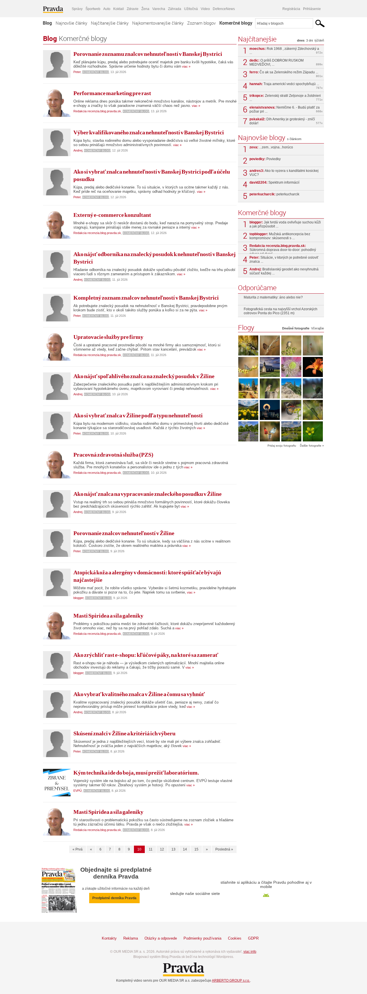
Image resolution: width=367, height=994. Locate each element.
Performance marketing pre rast (112, 93)
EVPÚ (77, 790)
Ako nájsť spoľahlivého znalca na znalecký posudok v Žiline (143, 376)
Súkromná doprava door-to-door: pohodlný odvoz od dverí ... (282, 249)
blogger (78, 598)
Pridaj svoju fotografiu (282, 445)
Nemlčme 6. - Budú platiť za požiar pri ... (286, 109)
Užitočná (191, 9)
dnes (300, 40)
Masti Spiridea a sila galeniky (108, 615)
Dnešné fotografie (295, 328)
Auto (106, 9)
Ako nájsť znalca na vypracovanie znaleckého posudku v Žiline (147, 494)
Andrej (77, 150)
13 (173, 849)
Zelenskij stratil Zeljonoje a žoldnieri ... (286, 98)
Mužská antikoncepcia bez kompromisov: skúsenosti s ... (279, 236)
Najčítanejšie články (109, 23)
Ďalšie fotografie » (312, 445)
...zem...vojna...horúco (271, 147)
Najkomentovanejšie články (158, 23)
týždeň (319, 40)
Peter (77, 72)
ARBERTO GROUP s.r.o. (231, 981)
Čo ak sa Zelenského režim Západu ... (286, 74)
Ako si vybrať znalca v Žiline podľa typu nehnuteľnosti (138, 415)
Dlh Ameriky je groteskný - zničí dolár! (286, 121)
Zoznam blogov (201, 23)
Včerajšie (317, 328)
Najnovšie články (71, 23)
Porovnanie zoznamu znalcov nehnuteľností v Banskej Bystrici (147, 54)
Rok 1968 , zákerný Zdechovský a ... (286, 51)
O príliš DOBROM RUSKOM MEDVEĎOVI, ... (286, 62)
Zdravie (132, 9)
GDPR (253, 938)
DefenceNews (224, 9)
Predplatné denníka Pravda (114, 898)
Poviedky (265, 159)
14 (185, 849)
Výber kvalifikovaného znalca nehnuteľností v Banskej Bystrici (148, 132)
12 (162, 849)
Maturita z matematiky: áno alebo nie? (273, 297)
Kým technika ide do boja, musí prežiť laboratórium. (136, 772)
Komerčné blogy (235, 23)
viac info (249, 952)
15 (196, 849)
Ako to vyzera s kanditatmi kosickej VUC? (284, 173)
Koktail (118, 9)
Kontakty (109, 938)
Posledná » (224, 849)
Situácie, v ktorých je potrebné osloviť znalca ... (284, 260)
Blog (47, 23)
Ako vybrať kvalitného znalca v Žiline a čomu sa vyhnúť (139, 694)
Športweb (92, 9)
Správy (77, 9)
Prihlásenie (312, 9)
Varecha (158, 9)
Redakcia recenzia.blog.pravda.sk (97, 111)
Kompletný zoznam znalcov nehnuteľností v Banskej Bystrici (146, 297)
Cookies (234, 938)
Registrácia (291, 9)
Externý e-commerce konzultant (112, 215)
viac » (185, 66)
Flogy (246, 327)
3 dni (309, 40)
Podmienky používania (202, 938)
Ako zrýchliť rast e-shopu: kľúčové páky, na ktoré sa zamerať (145, 655)
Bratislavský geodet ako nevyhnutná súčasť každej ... (284, 271)
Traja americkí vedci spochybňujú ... (286, 85)
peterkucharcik (274, 194)
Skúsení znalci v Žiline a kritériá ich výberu (124, 733)
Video (205, 9)
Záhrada (174, 9)
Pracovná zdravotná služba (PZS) (113, 454)
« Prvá (78, 849)
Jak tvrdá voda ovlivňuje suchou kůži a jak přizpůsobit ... (285, 224)
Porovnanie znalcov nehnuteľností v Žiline (123, 533)
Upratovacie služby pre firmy (108, 337)
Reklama (130, 938)
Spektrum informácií (274, 182)
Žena (145, 9)
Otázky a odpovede (161, 938)
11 (151, 849)
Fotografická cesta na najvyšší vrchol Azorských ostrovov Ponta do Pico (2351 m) (280, 311)
